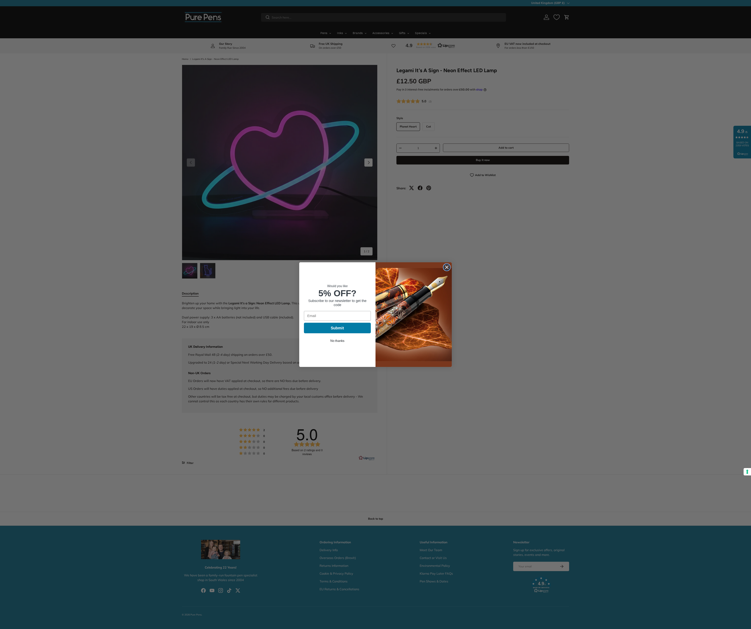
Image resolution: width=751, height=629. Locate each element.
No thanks (337, 340)
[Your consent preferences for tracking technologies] (747, 471)
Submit (337, 328)
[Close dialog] (446, 267)
